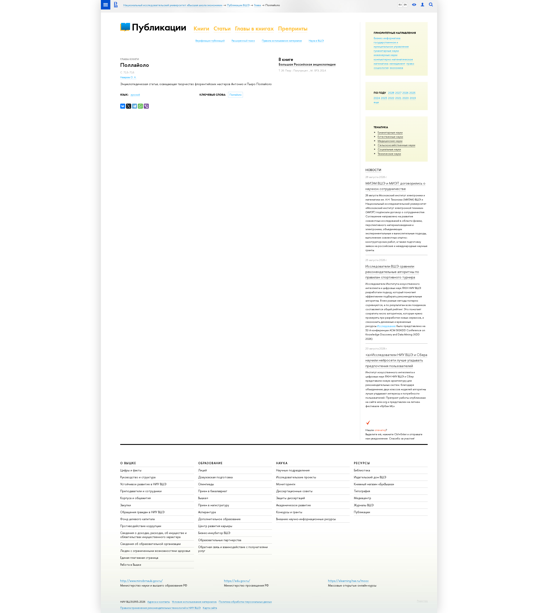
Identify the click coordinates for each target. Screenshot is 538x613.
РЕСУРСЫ (362, 463)
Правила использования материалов (282, 40)
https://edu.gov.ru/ (237, 581)
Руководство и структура (138, 477)
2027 (398, 93)
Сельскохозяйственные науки (396, 145)
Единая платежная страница (139, 558)
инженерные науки (385, 55)
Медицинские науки (390, 141)
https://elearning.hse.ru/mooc (348, 581)
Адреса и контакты (158, 602)
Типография (362, 491)
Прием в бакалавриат (212, 491)
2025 (412, 93)
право (410, 63)
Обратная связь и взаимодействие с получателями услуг (233, 549)
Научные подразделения (293, 470)
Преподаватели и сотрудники (141, 491)
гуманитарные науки (386, 51)
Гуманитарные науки (390, 132)
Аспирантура (207, 512)
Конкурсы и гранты (289, 512)
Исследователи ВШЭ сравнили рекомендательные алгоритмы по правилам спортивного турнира (392, 272)
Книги (201, 28)
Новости (373, 170)
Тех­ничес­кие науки (389, 154)
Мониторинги (285, 484)
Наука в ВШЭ (316, 40)
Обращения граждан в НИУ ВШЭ (142, 512)
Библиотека (362, 470)
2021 (398, 98)
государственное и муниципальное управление (391, 44)
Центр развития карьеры (215, 526)
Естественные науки (390, 136)
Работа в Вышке (130, 565)
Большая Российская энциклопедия (307, 64)
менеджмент (397, 63)
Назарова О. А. (128, 77)
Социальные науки (389, 149)
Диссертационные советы (294, 491)
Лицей (202, 470)
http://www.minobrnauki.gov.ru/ (141, 581)
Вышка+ (203, 498)
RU (400, 4)
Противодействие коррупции (140, 526)
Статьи (222, 28)
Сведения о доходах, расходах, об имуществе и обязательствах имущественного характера (153, 535)
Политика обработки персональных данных (245, 602)
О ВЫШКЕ (128, 463)
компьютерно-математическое (393, 59)
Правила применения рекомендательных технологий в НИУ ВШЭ (160, 608)
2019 (413, 98)
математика (381, 63)
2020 (405, 98)
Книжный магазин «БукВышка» (374, 484)
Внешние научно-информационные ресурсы (306, 519)
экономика (396, 68)
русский (135, 94)
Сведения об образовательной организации (150, 544)
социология (381, 68)
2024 (377, 98)
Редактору (422, 600)
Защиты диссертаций (290, 498)
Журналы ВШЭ (364, 505)
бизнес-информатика (387, 38)
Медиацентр (362, 498)
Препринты (292, 28)
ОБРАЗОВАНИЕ (210, 463)
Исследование (386, 326)
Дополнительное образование (219, 519)
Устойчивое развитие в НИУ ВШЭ (143, 484)
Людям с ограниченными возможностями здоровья (155, 551)
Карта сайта (210, 608)
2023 (384, 98)
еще (376, 102)
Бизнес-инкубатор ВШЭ (214, 533)
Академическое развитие (293, 505)
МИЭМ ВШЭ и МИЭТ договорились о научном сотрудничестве (395, 186)
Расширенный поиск (243, 40)
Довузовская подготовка (215, 477)
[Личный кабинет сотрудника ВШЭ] (422, 4)
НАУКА (282, 463)
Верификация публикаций (210, 40)
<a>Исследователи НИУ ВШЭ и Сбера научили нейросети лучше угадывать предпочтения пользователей (396, 360)
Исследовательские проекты (296, 477)
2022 (391, 98)
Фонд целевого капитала (137, 519)
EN (405, 4)
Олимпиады (206, 484)
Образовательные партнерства (219, 540)
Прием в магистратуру (213, 505)
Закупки (125, 505)
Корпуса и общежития (135, 498)
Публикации (159, 27)
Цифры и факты (130, 470)
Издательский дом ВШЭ (370, 477)
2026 (405, 93)
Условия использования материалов (194, 602)
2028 (391, 93)
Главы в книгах (254, 28)
